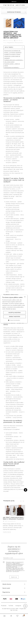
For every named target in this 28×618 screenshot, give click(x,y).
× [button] (24, 296)
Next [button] (23, 501)
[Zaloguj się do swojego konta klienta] (11, 616)
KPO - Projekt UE (20, 608)
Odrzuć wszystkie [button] (14, 316)
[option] (14, 520)
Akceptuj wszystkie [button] (14, 312)
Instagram (18, 605)
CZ (14, 610)
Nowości (14, 1)
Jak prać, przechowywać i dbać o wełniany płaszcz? (13, 518)
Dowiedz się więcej (11, 309)
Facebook (3, 605)
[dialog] (14, 309)
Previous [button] (21, 501)
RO (16, 610)
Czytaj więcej (7, 532)
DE (11, 610)
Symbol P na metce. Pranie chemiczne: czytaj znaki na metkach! (12, 56)
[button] (25, 606)
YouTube (11, 605)
